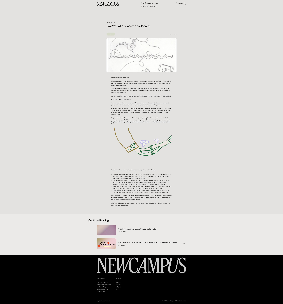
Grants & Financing (102, 289)
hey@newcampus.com (103, 301)
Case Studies (101, 291)
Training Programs (102, 282)
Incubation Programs (103, 287)
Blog (117, 289)
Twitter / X (119, 284)
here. (126, 205)
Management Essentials (104, 284)
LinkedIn (118, 282)
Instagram (118, 287)
